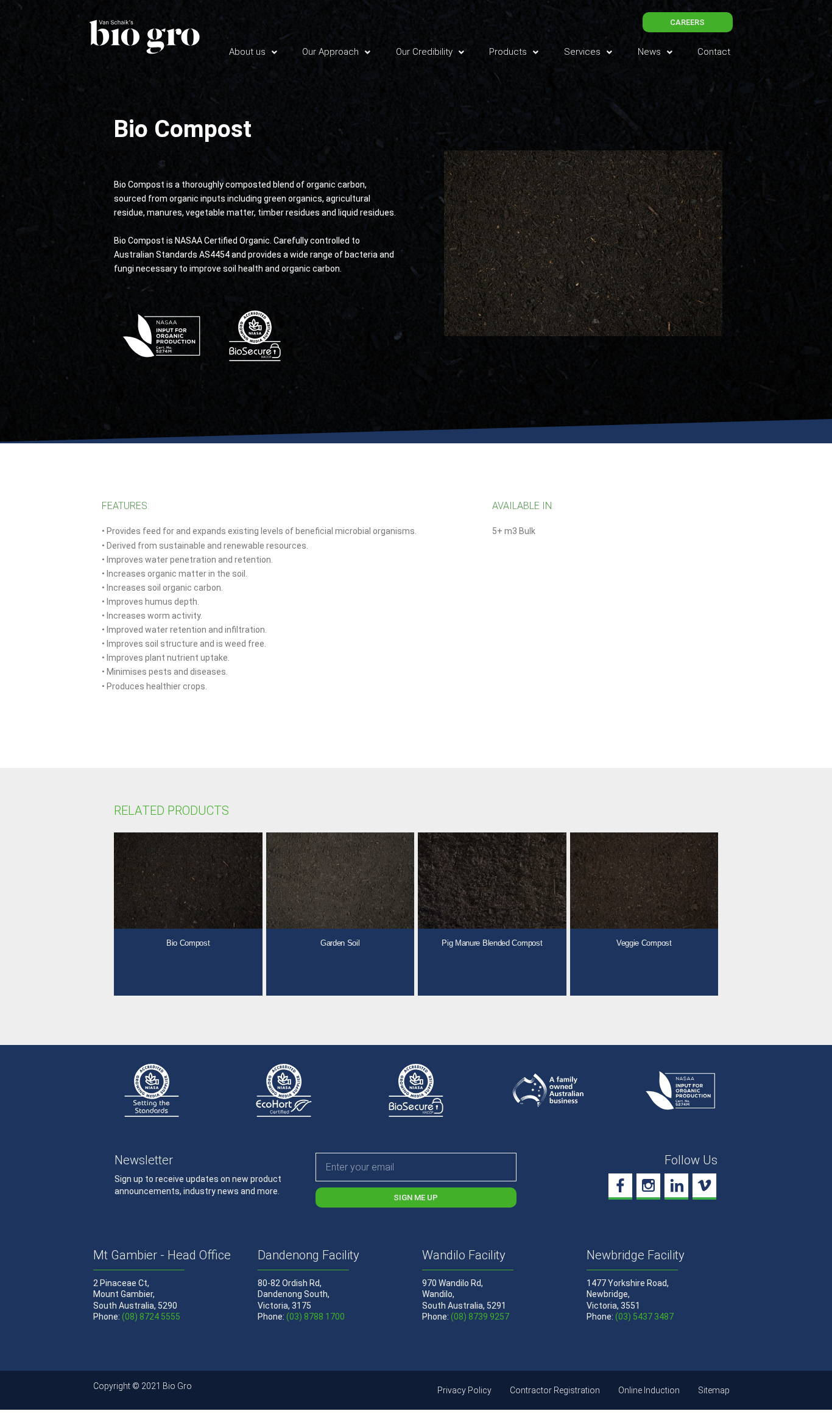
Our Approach (330, 51)
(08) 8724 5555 (151, 1316)
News (649, 51)
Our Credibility (424, 51)
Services (582, 51)
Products (508, 51)
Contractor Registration (555, 1390)
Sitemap (714, 1390)
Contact (713, 51)
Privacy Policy (464, 1390)
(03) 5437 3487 (644, 1316)
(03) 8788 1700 (315, 1316)
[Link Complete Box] (188, 914)
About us (247, 51)
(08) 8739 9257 (480, 1316)
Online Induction (649, 1390)
